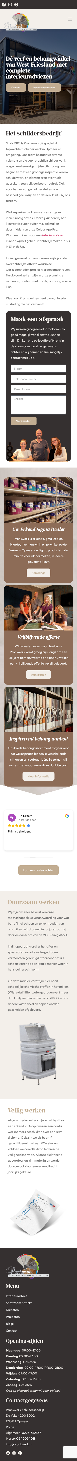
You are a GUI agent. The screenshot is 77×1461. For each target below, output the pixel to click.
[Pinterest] (16, 5)
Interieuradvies (16, 1296)
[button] (70, 19)
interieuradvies (53, 235)
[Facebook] (4, 5)
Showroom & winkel (19, 1303)
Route (10, 1427)
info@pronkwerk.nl (19, 1444)
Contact (11, 1330)
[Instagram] (10, 5)
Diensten (12, 1310)
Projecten (13, 1317)
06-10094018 (26, 1438)
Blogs (10, 1324)
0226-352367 (31, 1433)
